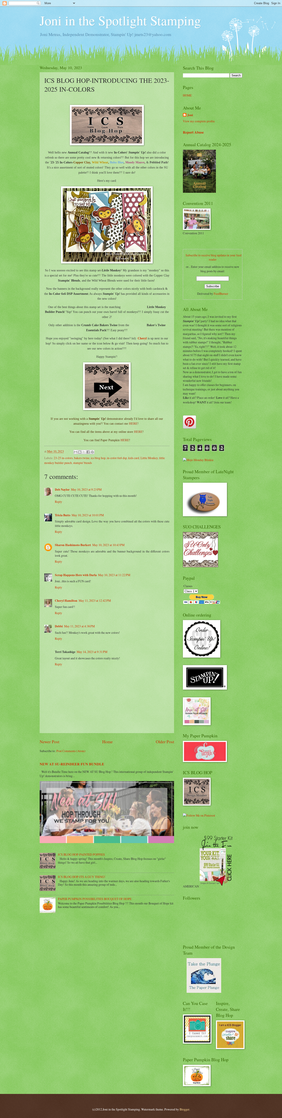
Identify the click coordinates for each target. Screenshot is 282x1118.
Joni (190, 115)
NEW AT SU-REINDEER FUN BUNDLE (72, 764)
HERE (133, 423)
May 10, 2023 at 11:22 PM (114, 575)
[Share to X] (84, 452)
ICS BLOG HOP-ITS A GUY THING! (81, 877)
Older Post (165, 741)
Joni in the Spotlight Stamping (120, 20)
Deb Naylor (62, 489)
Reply (58, 501)
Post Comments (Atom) (70, 751)
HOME (187, 95)
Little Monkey (149, 458)
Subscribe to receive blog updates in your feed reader (213, 257)
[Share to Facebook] (88, 452)
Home (107, 741)
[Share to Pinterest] (92, 452)
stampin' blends (82, 463)
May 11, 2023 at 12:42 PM (95, 600)
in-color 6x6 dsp (117, 458)
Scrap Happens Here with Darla (76, 575)
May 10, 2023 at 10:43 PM (108, 545)
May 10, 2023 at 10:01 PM (88, 515)
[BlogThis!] (80, 452)
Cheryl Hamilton (66, 600)
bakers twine (81, 458)
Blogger (184, 1109)
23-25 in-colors (63, 458)
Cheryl (142, 338)
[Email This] (75, 452)
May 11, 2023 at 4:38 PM (79, 626)
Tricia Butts (62, 515)
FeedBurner (221, 293)
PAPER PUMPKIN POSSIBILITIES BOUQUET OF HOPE (95, 899)
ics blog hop (98, 458)
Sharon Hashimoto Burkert (73, 545)
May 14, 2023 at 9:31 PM (92, 652)
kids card (133, 458)
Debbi (59, 626)
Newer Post (49, 741)
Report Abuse (193, 132)
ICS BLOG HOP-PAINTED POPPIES (81, 854)
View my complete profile (199, 121)
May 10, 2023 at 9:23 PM (86, 489)
